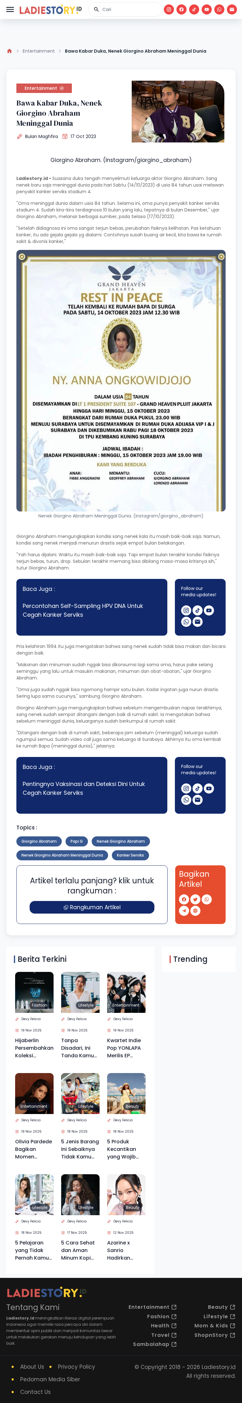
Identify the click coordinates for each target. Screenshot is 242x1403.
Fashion (39, 1005)
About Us (32, 1367)
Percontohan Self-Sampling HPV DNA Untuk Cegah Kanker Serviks (83, 610)
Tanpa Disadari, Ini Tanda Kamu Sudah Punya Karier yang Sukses (77, 1048)
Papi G (77, 841)
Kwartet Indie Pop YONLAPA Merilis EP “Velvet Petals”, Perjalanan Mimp (124, 1048)
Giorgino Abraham (39, 841)
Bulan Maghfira (41, 136)
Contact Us (35, 1392)
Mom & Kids (211, 1325)
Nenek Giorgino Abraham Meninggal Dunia (62, 855)
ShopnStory (211, 1335)
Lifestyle (85, 1005)
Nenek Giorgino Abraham (121, 841)
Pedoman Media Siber (50, 1379)
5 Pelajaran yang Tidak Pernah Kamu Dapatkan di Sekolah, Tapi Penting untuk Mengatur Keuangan (32, 1250)
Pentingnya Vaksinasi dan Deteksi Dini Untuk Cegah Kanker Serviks (84, 788)
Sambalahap (151, 1344)
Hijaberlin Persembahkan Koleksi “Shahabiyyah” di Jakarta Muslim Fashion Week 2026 (34, 1048)
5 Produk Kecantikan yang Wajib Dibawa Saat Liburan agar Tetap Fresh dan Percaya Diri (123, 1149)
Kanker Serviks (130, 855)
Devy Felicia (31, 1019)
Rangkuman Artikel (95, 907)
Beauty (132, 1106)
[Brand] (50, 9)
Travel (160, 1335)
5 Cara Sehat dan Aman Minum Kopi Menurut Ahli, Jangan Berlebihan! (78, 1250)
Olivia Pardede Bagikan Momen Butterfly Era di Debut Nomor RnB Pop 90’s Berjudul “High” (34, 1149)
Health (160, 1325)
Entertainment (39, 51)
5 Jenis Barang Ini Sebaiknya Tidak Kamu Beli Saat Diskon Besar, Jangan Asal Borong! (80, 1149)
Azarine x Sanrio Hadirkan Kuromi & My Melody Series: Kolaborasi (125, 1250)
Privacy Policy (76, 1367)
